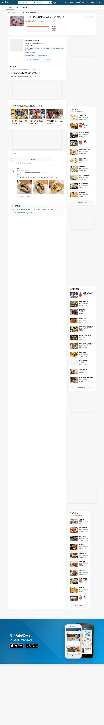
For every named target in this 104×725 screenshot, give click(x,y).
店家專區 (90, 2)
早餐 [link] (38, 21)
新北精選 (14, 12)
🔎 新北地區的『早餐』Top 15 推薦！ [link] (22, 209)
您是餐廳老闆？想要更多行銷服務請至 (36, 55)
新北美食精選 (31, 21)
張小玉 (19, 168)
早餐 (19, 12)
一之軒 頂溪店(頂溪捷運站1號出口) (43, 17)
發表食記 (72, 2)
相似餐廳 (24, 7)
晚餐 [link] (46, 21)
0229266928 (33, 52)
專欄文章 (84, 2)
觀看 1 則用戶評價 (34, 59)
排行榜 (98, 2)
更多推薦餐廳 (81, 387)
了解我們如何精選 (36, 69)
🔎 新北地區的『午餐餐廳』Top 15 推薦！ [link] (44, 209)
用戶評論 (13, 153)
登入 (66, 2)
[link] (85, 119)
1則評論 (54, 30)
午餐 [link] (42, 21)
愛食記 (9, 12)
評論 (17, 7)
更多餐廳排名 (81, 202)
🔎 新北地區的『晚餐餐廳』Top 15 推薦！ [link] (23, 213)
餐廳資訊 (9, 7)
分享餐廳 (47, 59)
